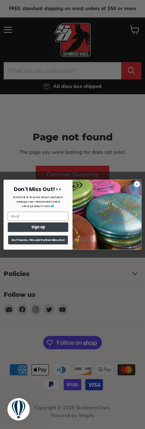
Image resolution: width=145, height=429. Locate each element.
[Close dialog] (137, 184)
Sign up (38, 227)
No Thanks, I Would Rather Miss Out (38, 240)
